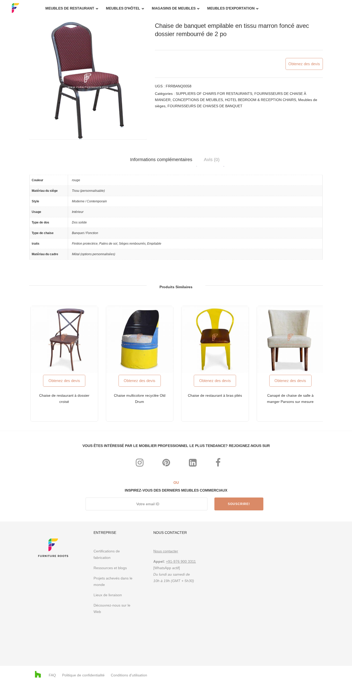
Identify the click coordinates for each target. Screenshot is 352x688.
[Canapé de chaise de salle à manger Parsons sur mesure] (290, 339)
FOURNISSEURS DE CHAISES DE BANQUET (204, 106)
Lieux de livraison (108, 595)
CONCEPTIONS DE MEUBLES (198, 100)
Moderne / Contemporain (89, 201)
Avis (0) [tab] (212, 159)
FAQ (52, 675)
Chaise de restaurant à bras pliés (215, 395)
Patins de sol (108, 243)
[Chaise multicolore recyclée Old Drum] (139, 339)
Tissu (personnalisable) (88, 191)
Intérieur (77, 212)
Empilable (154, 243)
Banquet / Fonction (85, 233)
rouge (76, 180)
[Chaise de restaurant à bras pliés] (215, 339)
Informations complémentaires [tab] (161, 159)
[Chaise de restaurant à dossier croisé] (64, 339)
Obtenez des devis (304, 64)
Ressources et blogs (110, 568)
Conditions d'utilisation (129, 675)
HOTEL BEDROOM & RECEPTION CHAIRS (260, 100)
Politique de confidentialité (83, 675)
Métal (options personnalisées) (93, 254)
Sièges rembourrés (132, 243)
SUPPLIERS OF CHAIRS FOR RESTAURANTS (214, 94)
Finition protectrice (85, 243)
